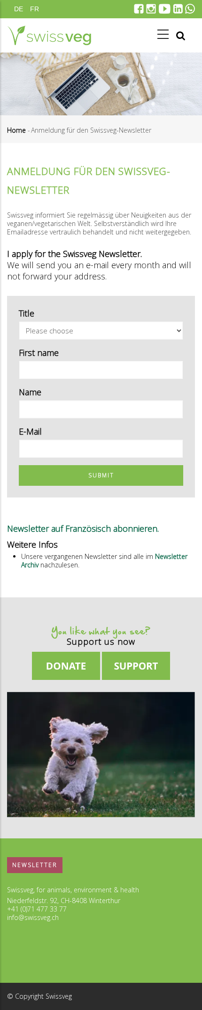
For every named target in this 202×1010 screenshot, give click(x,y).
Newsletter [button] (34, 865)
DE (18, 9)
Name (30, 392)
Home (16, 130)
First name (39, 352)
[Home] (49, 35)
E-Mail (30, 431)
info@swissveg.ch (33, 917)
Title (26, 313)
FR (34, 9)
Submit (101, 475)
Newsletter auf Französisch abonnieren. (83, 528)
